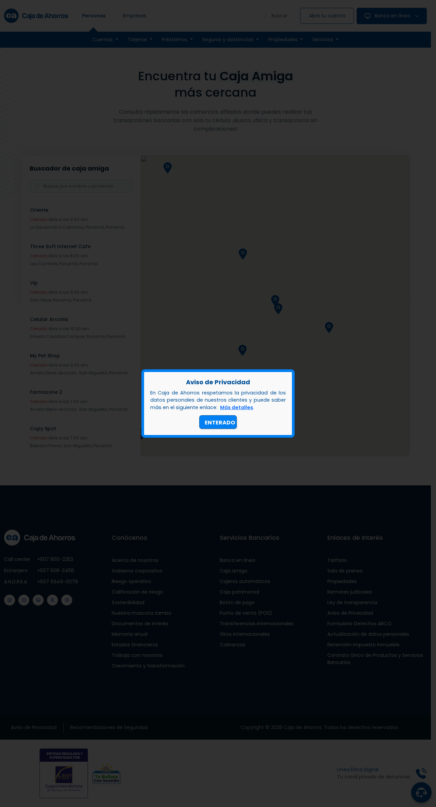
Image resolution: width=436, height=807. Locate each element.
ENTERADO (220, 422)
